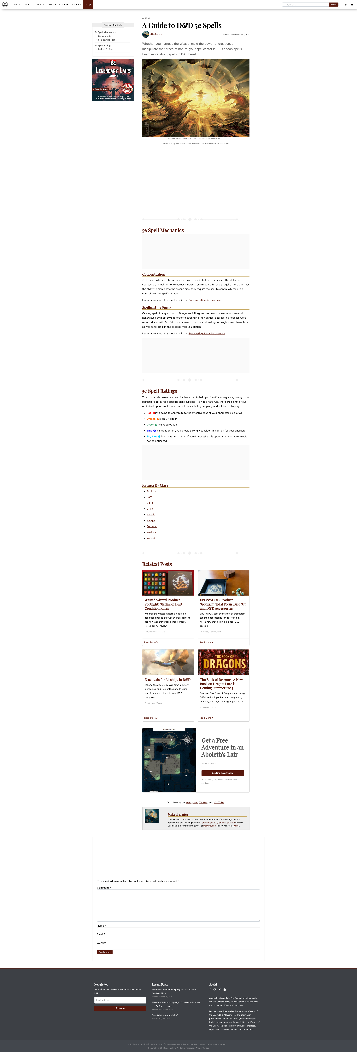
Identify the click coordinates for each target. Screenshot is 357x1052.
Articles (146, 18)
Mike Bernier (156, 34)
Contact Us (204, 1044)
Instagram (192, 802)
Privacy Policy (202, 1048)
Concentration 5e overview (205, 300)
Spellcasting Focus (156, 307)
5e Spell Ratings (103, 45)
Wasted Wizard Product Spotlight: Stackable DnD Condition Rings (163, 604)
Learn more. (224, 143)
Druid (150, 508)
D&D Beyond (209, 825)
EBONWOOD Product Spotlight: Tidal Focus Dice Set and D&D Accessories (223, 604)
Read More (150, 642)
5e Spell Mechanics (105, 32)
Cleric (150, 502)
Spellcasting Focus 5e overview (207, 333)
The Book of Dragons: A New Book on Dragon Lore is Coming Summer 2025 (221, 683)
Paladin (151, 514)
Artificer (151, 491)
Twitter (203, 802)
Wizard (151, 538)
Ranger (151, 520)
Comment (104, 887)
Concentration (153, 274)
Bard (149, 496)
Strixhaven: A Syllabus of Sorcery (218, 822)
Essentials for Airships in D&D (168, 679)
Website (101, 942)
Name (101, 925)
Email (101, 934)
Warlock (151, 532)
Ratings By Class (106, 49)
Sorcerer (152, 526)
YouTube (219, 802)
